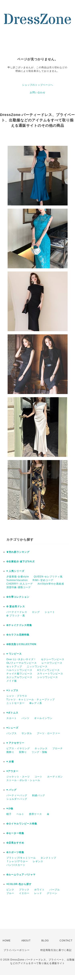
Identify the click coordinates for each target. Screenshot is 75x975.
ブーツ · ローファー (48, 733)
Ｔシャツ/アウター (17, 861)
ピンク (10, 889)
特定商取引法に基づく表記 (56, 950)
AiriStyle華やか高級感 (51, 583)
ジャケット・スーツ (18, 776)
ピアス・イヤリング (18, 748)
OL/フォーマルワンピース (21, 663)
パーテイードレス (16, 612)
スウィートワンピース (50, 673)
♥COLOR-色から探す (19, 884)
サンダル (27, 733)
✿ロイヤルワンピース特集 (21, 823)
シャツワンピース (47, 677)
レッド (38, 893)
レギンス (38, 861)
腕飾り (10, 752)
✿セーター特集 (15, 833)
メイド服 (11, 680)
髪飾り (23, 752)
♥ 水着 (10, 761)
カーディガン (55, 776)
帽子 (9, 814)
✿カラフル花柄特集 (17, 634)
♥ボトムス (12, 712)
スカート (11, 718)
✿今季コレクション (17, 597)
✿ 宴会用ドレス (15, 606)
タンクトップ (48, 857)
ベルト (20, 814)
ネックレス (41, 748)
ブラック (24, 889)
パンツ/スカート (15, 865)
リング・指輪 (39, 752)
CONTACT (66, 940)
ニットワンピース (37, 666)
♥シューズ (12, 727)
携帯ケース (35, 814)
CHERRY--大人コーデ (19, 583)
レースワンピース (52, 663)
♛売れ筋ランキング (18, 552)
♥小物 (9, 808)
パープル (54, 889)
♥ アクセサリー (15, 742)
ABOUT (26, 940)
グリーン (52, 893)
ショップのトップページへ (37, 85)
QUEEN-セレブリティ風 (48, 576)
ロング (36, 612)
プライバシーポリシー (17, 950)
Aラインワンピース (48, 670)
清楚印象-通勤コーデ (18, 587)
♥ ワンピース (14, 653)
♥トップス (12, 690)
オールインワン (43, 718)
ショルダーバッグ (16, 799)
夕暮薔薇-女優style (17, 576)
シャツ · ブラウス (16, 696)
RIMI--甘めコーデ (43, 580)
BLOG (45, 940)
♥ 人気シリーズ (15, 571)
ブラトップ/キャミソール (21, 857)
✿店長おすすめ (15, 842)
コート (38, 776)
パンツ (25, 718)
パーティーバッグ (16, 795)
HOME (7, 940)
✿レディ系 (35, 703)
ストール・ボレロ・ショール (23, 780)
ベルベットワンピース (19, 670)
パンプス (11, 733)
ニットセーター (15, 703)
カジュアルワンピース (19, 677)
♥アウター (12, 771)
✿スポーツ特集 (15, 852)
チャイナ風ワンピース (19, 673)
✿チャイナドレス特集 (19, 625)
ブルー (10, 893)
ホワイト (39, 889)
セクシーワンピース (52, 659)
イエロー (24, 893)
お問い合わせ (37, 92)
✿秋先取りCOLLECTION (21, 644)
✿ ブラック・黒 (15, 615)
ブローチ (57, 748)
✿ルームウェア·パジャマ (21, 874)
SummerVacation (17, 580)
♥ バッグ (11, 789)
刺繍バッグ (38, 795)
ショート (50, 612)
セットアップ (14, 666)
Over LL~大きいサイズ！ (21, 659)
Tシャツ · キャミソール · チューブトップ (30, 699)
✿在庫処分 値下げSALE (20, 561)
